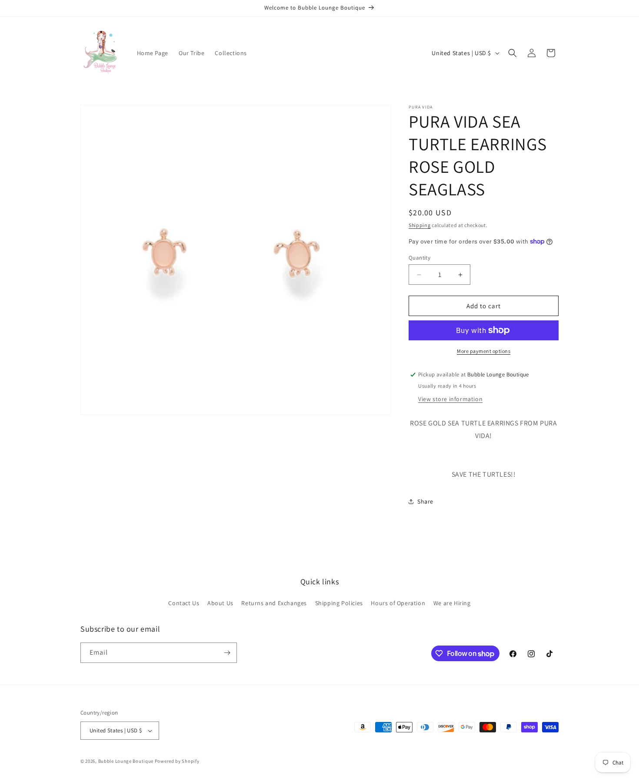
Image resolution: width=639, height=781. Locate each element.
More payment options (483, 351)
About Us (220, 603)
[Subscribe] (226, 653)
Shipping (420, 225)
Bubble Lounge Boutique (125, 761)
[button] (512, 53)
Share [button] (425, 501)
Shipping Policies (339, 603)
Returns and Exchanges (274, 603)
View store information (450, 399)
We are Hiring (452, 603)
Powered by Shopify (177, 761)
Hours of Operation (398, 603)
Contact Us (183, 603)
